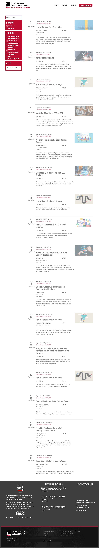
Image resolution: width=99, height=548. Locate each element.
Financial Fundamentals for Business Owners (53, 401)
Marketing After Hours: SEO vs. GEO (49, 113)
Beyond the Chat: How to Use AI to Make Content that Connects (51, 253)
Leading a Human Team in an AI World (50, 488)
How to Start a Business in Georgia (49, 84)
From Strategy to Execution (46, 521)
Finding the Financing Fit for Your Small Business (51, 225)
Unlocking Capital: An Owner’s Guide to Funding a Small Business (51, 287)
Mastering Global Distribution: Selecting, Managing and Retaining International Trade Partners (52, 350)
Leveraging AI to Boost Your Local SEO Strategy (50, 173)
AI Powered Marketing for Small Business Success (51, 140)
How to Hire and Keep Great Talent (49, 27)
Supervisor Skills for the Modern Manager (52, 460)
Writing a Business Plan (45, 57)
